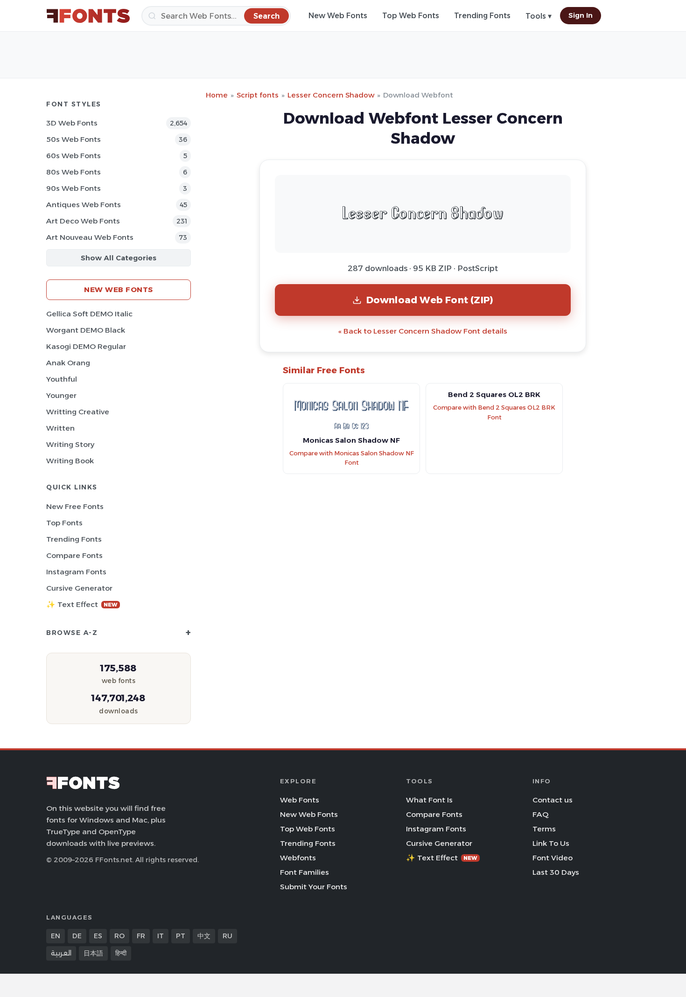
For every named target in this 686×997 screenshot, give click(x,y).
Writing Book (70, 460)
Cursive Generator (79, 588)
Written (60, 428)
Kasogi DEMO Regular (86, 346)
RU (227, 936)
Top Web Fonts (410, 15)
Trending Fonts (482, 15)
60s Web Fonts (73, 155)
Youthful (61, 379)
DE (77, 936)
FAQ (540, 814)
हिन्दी (120, 953)
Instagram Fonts (76, 571)
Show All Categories (118, 257)
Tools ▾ (538, 16)
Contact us (552, 799)
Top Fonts (64, 522)
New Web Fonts (337, 15)
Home (217, 95)
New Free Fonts (75, 506)
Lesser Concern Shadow (330, 95)
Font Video (552, 857)
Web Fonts (299, 799)
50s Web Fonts (73, 139)
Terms (544, 828)
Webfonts (298, 857)
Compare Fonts (74, 555)
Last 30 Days (555, 872)
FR (141, 936)
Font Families (304, 872)
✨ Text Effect (82, 604)
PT (180, 936)
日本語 (93, 953)
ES (98, 936)
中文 (203, 936)
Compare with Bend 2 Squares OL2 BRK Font (494, 412)
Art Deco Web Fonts (83, 220)
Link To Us (550, 843)
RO (119, 936)
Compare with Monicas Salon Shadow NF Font (351, 458)
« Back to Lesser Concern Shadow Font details (422, 331)
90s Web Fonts (73, 188)
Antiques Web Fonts (83, 204)
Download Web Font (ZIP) (430, 300)
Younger (61, 395)
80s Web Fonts (73, 171)
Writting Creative (77, 411)
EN (55, 936)
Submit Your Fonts (313, 886)
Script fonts (258, 95)
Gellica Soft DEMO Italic (89, 313)
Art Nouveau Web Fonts (89, 237)
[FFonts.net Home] (88, 15)
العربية (61, 953)
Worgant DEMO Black (85, 330)
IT (160, 936)
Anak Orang (68, 362)
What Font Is (429, 799)
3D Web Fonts (72, 123)
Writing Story (70, 444)
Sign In (580, 15)
